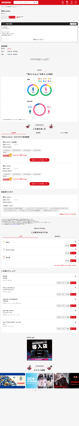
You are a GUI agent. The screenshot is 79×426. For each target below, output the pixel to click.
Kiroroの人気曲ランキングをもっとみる (65, 265)
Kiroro (14, 6)
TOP (2, 6)
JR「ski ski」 (11, 326)
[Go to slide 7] (46, 390)
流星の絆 (10, 280)
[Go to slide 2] (32, 390)
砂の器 (9, 291)
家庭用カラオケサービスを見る (68, 214)
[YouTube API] (15, 224)
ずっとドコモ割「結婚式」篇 (14, 303)
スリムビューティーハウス (14, 314)
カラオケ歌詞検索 (8, 6)
